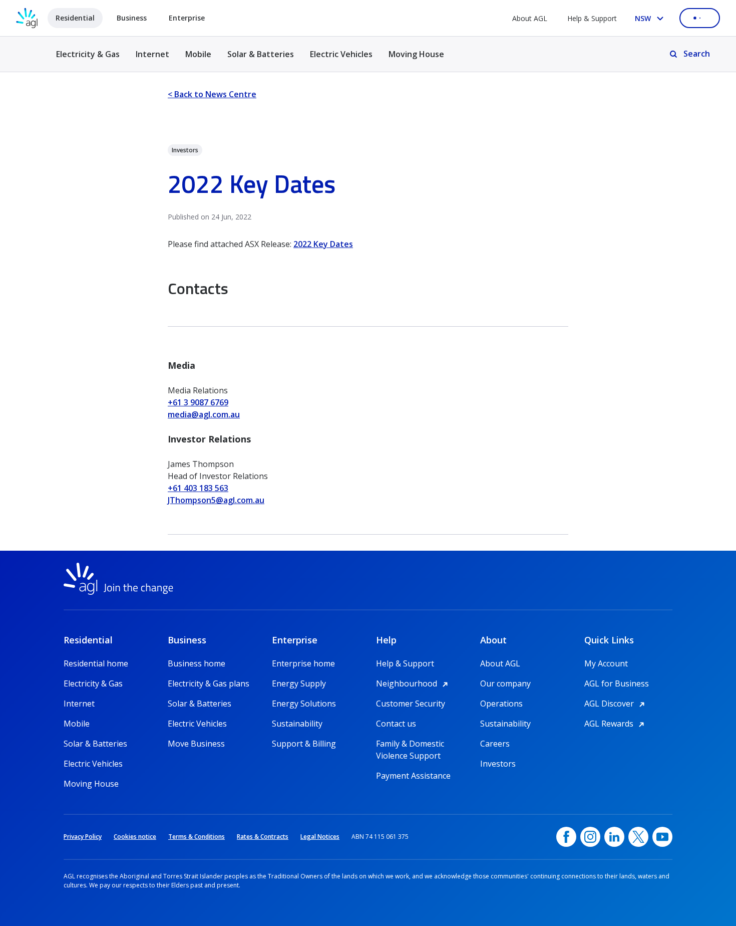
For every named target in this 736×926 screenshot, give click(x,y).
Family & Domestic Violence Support (410, 744)
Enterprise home (303, 663)
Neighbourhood (413, 683)
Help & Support (592, 18)
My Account (606, 663)
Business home (196, 663)
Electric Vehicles (341, 54)
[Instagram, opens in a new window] (590, 837)
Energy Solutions (304, 703)
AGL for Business (616, 683)
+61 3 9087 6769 (198, 402)
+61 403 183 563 (198, 488)
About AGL (529, 18)
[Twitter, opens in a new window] (638, 837)
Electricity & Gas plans (208, 683)
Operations (501, 703)
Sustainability (297, 723)
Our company (505, 683)
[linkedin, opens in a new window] (614, 837)
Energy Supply (299, 683)
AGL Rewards (615, 724)
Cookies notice (135, 836)
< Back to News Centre (212, 94)
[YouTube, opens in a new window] (662, 837)
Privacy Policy (83, 836)
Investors (498, 763)
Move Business (196, 743)
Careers (495, 743)
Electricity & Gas (88, 60)
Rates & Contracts (262, 836)
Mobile (198, 54)
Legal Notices (319, 836)
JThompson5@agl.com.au (216, 500)
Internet (152, 54)
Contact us (396, 723)
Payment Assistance (413, 775)
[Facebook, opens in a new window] (566, 837)
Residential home (96, 663)
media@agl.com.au (204, 414)
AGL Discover (616, 704)
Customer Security (410, 703)
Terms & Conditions (196, 836)
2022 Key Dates (323, 244)
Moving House (416, 54)
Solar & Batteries (260, 54)
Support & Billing (304, 743)
